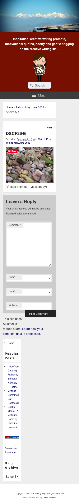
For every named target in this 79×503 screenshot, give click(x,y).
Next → (51, 127)
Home (9, 107)
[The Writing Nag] (39, 30)
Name (12, 277)
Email (12, 291)
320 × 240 (43, 139)
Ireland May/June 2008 (30, 107)
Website (13, 305)
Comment (15, 225)
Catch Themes (49, 497)
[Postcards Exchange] (12, 437)
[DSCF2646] (29, 181)
